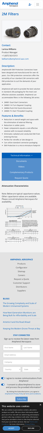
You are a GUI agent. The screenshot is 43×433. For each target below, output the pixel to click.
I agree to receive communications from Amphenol (24, 379)
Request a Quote (21, 279)
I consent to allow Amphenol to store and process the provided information (23, 386)
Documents (21, 161)
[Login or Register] (30, 4)
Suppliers (21, 290)
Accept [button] (11, 428)
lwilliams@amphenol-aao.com (15, 59)
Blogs (6, 298)
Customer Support (21, 283)
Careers (21, 275)
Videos (21, 166)
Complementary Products (21, 172)
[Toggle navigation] (37, 4)
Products (21, 263)
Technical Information (21, 155)
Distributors (21, 286)
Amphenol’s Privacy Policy (14, 394)
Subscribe (21, 399)
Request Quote (21, 178)
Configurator (21, 267)
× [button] (40, 405)
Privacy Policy (30, 424)
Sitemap (21, 271)
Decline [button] (31, 428)
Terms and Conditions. (33, 394)
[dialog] (21, 417)
